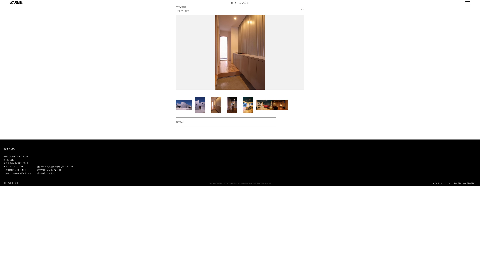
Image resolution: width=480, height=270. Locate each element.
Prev (179, 52)
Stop (241, 92)
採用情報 (457, 183)
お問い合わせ (438, 183)
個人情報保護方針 (469, 183)
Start (239, 92)
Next (301, 52)
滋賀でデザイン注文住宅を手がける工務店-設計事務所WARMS (239, 183)
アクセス (448, 183)
